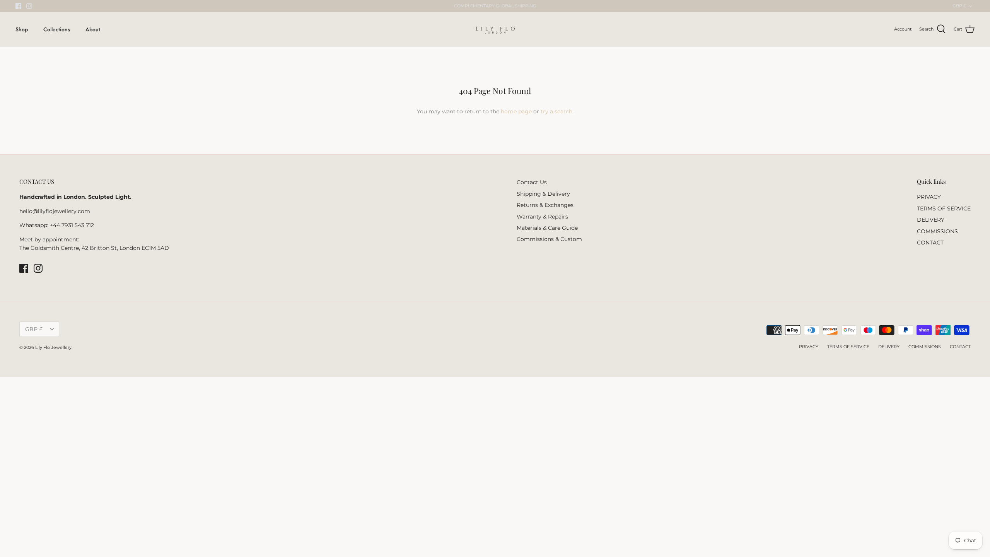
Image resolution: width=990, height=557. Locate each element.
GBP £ (959, 6)
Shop (21, 29)
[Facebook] (18, 6)
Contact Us (532, 182)
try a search (556, 111)
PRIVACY (929, 196)
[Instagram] (29, 6)
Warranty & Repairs (542, 216)
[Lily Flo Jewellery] (495, 29)
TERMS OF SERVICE (944, 208)
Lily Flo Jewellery (53, 347)
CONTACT (930, 242)
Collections (56, 29)
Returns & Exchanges (545, 205)
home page (516, 111)
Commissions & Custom (549, 239)
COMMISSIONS (937, 231)
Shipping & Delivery (543, 193)
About (92, 29)
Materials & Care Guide (547, 227)
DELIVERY (930, 219)
